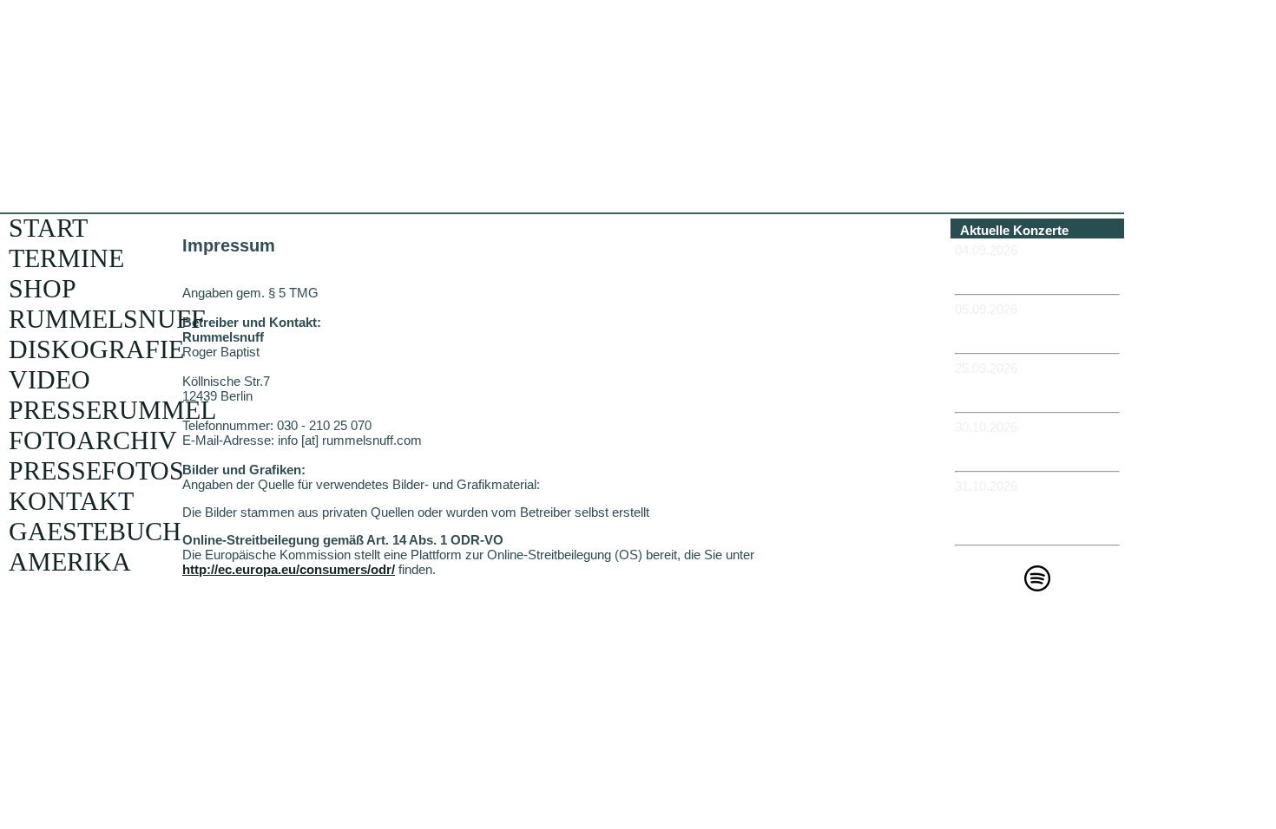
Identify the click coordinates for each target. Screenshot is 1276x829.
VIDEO (49, 379)
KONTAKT (71, 500)
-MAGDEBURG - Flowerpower (1005, 390)
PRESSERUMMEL (112, 409)
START (48, 227)
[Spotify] (1037, 586)
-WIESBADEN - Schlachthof (1001, 449)
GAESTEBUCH (95, 531)
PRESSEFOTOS (96, 470)
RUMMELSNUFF (107, 318)
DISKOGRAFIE (96, 349)
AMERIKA (70, 561)
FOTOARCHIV (93, 440)
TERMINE (66, 258)
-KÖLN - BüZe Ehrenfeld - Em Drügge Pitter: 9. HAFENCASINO (1032, 515)
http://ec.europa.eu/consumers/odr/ (288, 569)
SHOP (42, 288)
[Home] (423, 177)
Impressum (1043, 665)
